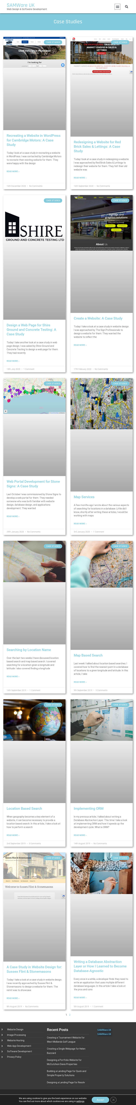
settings (80, 1101)
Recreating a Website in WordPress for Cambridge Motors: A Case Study (34, 140)
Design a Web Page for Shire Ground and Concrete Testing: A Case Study (31, 329)
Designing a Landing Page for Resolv (66, 1082)
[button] (117, 7)
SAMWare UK (21, 5)
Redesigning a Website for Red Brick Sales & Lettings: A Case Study (97, 146)
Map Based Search (88, 655)
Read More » (13, 171)
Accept (100, 1100)
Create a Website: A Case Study (98, 318)
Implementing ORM (88, 809)
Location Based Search (24, 809)
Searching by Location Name (29, 650)
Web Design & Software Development (27, 9)
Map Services (84, 497)
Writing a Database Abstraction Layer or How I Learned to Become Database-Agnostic (100, 966)
